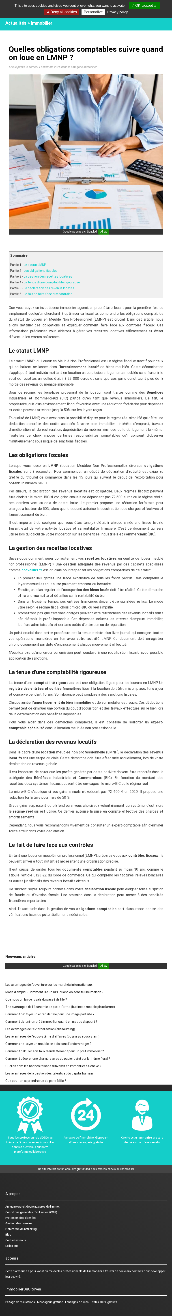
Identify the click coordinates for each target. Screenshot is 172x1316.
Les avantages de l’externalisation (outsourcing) (40, 1029)
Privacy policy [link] (117, 12)
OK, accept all (145, 5)
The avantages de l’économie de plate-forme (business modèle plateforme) (60, 1007)
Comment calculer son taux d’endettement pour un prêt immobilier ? (54, 1051)
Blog (8, 1234)
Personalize (93, 12)
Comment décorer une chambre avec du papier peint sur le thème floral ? (57, 1058)
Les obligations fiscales (41, 270)
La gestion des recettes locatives (48, 276)
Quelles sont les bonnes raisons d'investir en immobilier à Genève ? (53, 1066)
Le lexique (11, 1245)
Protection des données (20, 1217)
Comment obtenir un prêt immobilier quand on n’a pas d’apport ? (51, 1021)
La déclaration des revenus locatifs (49, 288)
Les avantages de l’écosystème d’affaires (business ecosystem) (52, 1036)
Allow (103, 231)
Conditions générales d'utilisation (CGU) (31, 1212)
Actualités (15, 23)
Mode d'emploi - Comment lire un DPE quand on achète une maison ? (54, 992)
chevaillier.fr (32, 570)
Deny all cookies (63, 12)
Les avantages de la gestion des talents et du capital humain (49, 1073)
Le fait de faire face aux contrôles (48, 294)
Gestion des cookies (18, 1223)
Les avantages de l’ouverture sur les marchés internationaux (48, 984)
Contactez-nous (15, 1240)
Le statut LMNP (35, 265)
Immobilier (41, 23)
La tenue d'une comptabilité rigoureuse (52, 282)
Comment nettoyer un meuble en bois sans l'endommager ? (48, 1044)
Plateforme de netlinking (21, 1229)
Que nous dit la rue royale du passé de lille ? (36, 999)
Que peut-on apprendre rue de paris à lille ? (35, 1081)
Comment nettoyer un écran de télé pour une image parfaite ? (49, 1014)
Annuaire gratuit (15, 1206)
